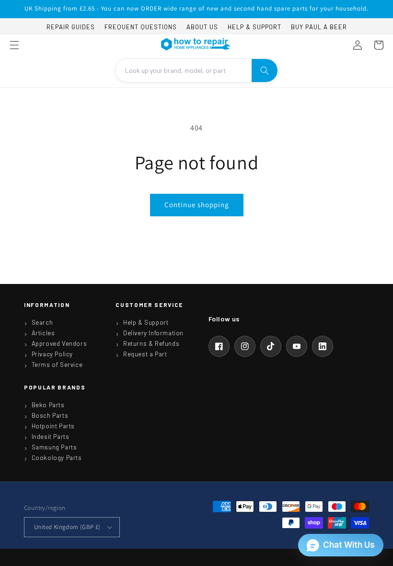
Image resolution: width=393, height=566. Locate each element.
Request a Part (145, 354)
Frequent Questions (140, 27)
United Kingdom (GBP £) (67, 527)
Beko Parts (48, 405)
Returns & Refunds (151, 343)
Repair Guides (70, 27)
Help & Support (254, 27)
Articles (43, 333)
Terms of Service (57, 364)
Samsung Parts (54, 447)
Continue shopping (196, 204)
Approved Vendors (59, 343)
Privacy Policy (52, 354)
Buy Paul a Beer (319, 27)
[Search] (264, 70)
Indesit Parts (50, 436)
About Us (202, 27)
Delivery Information (153, 333)
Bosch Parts (50, 415)
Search (42, 322)
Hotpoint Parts (53, 426)
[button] (14, 45)
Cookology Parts (57, 457)
